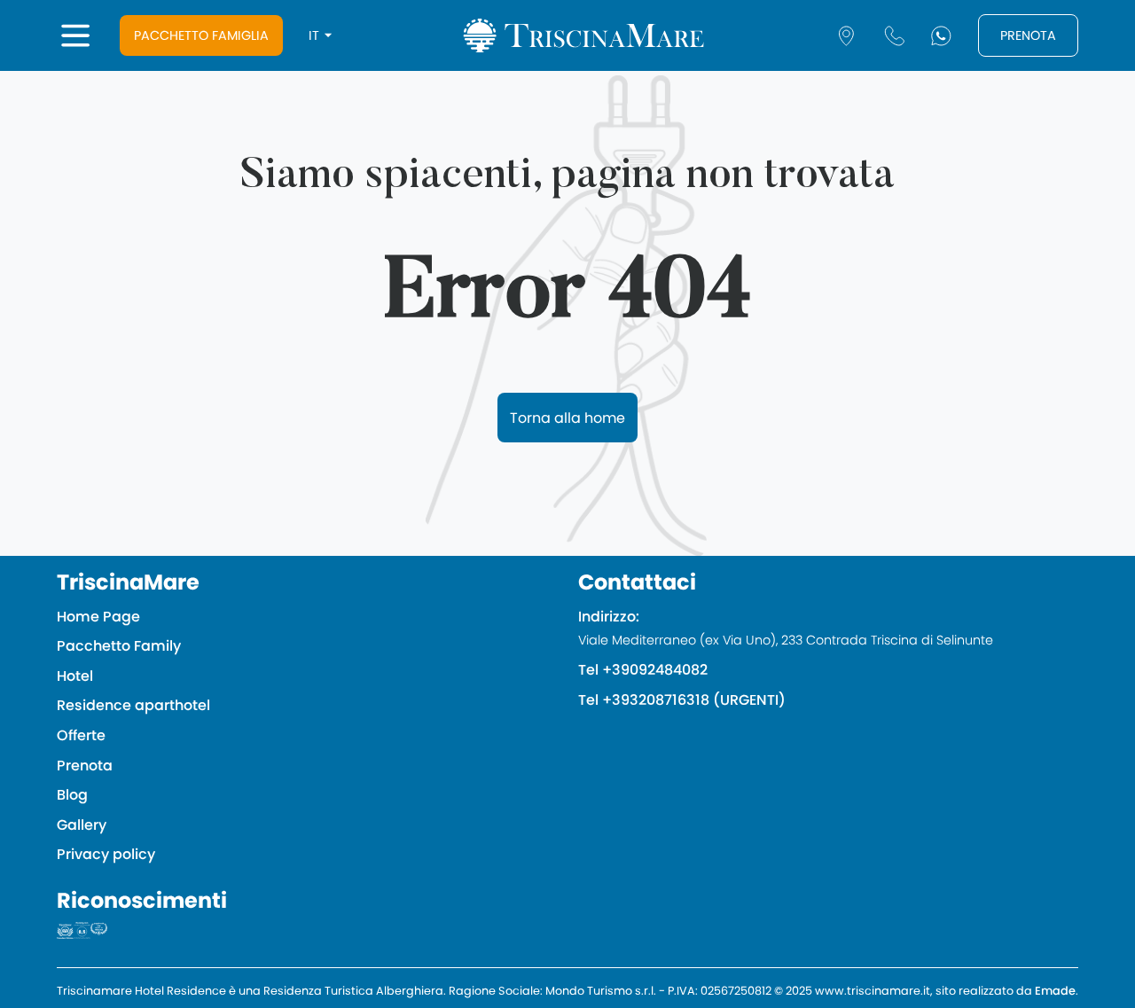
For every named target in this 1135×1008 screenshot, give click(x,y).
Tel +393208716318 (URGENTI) (682, 700)
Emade (1055, 990)
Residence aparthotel (133, 705)
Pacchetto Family (119, 646)
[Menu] (75, 35)
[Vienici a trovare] (846, 36)
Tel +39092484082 (643, 670)
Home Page (98, 616)
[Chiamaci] (894, 36)
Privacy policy (106, 854)
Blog (72, 795)
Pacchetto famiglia (201, 35)
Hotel (75, 676)
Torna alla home (567, 418)
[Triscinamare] (583, 36)
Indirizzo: (785, 627)
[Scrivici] (941, 36)
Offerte (81, 735)
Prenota (1028, 35)
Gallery (81, 825)
